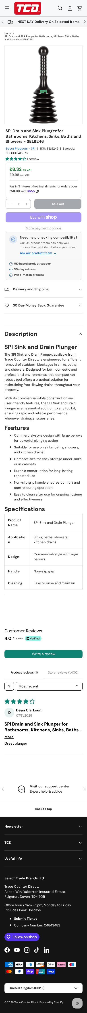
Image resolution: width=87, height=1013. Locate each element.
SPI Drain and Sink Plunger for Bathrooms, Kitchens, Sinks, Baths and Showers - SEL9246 (41, 38)
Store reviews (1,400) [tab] (63, 672)
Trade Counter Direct (26, 1002)
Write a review (43, 654)
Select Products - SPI (20, 148)
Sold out (58, 204)
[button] (80, 8)
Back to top (43, 809)
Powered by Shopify (51, 1002)
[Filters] (9, 686)
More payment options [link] (44, 228)
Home (7, 33)
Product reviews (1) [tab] (24, 672)
